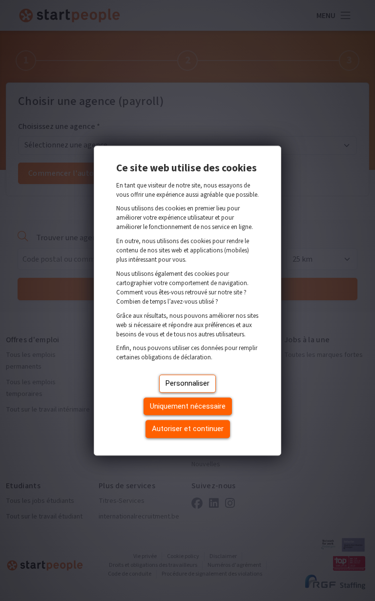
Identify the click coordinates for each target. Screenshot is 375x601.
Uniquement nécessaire (188, 406)
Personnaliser (187, 383)
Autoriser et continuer (188, 429)
